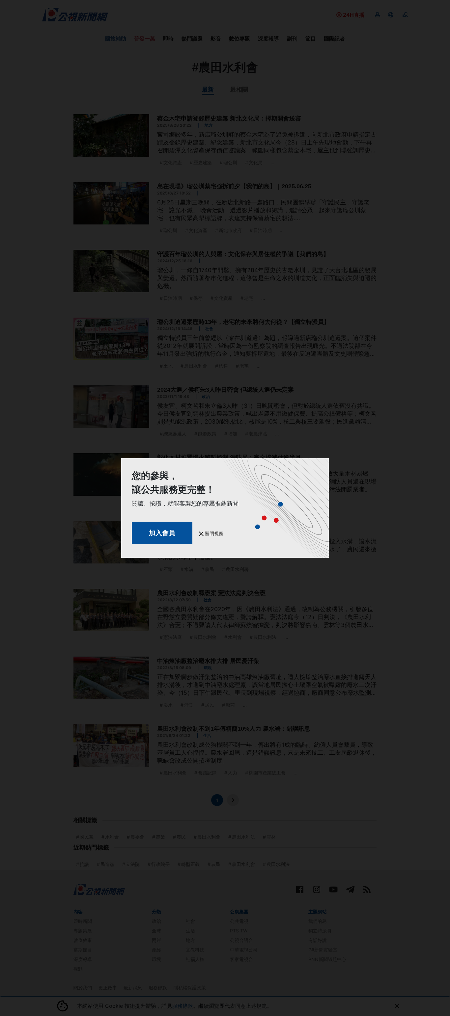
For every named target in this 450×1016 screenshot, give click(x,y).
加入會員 (162, 533)
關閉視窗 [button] (213, 533)
